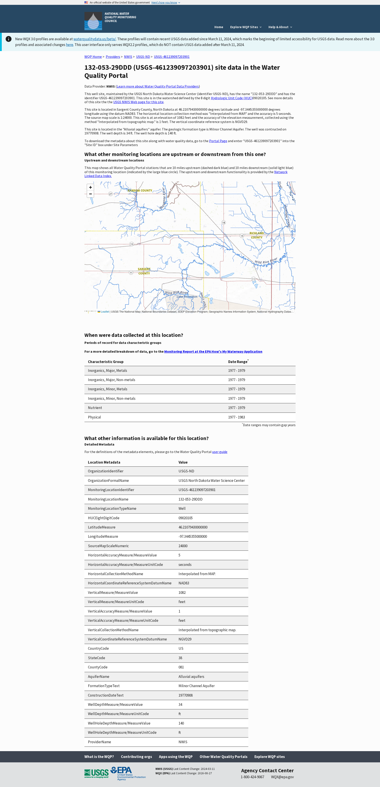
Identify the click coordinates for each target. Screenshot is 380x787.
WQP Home (93, 56)
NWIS (128, 56)
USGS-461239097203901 (172, 56)
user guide (219, 451)
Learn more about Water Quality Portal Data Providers (158, 86)
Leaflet (104, 311)
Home (218, 27)
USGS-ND (143, 56)
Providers (113, 56)
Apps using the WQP (176, 756)
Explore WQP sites (269, 756)
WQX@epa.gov (282, 776)
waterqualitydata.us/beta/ (94, 39)
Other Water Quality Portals (223, 756)
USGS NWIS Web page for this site (138, 102)
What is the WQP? (99, 756)
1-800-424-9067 (252, 776)
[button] (90, 187)
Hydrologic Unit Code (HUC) (231, 98)
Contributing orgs (136, 756)
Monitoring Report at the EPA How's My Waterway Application (213, 351)
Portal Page (218, 141)
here (69, 44)
